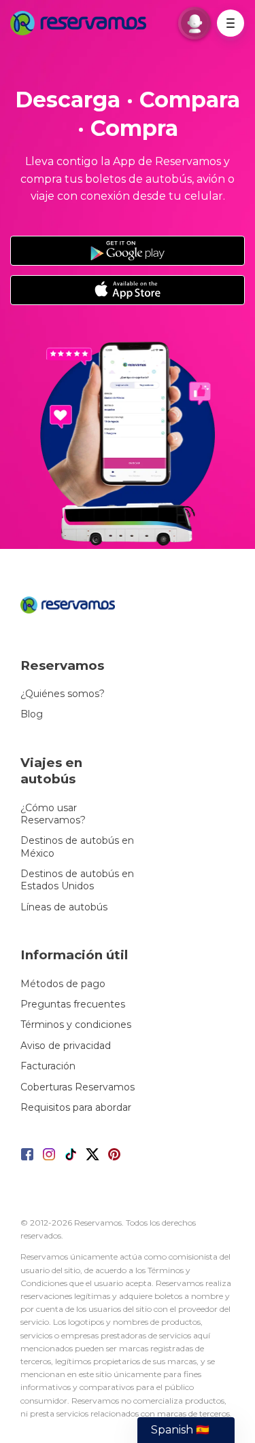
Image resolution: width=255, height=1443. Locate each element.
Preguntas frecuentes (72, 1004)
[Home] (81, 23)
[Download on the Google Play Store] (127, 251)
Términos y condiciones (75, 1024)
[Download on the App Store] (127, 290)
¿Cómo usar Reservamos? (53, 814)
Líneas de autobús (63, 907)
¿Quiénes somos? (62, 694)
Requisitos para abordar (75, 1107)
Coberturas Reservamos (77, 1087)
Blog (31, 714)
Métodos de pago (62, 984)
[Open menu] (230, 23)
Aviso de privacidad (65, 1045)
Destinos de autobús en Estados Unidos (77, 880)
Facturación (47, 1066)
